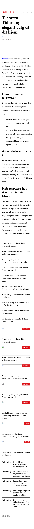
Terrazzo (5, 59)
